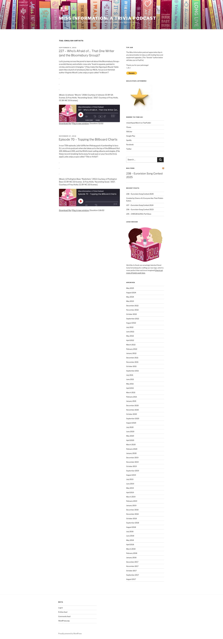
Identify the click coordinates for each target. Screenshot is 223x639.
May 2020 (130, 436)
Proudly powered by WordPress (70, 633)
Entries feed (62, 612)
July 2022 (129, 327)
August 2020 (131, 423)
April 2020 (130, 440)
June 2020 (130, 432)
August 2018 (131, 527)
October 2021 (131, 366)
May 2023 (130, 301)
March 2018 (130, 549)
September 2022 (132, 319)
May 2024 (130, 297)
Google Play (130, 136)
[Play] (80, 201)
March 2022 (130, 345)
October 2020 (131, 414)
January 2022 (131, 353)
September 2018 (132, 523)
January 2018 (131, 557)
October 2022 (131, 314)
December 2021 (132, 358)
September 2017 (132, 575)
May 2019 (130, 488)
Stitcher (129, 131)
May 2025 (130, 288)
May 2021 (130, 384)
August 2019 (131, 475)
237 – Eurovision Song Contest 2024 (139, 205)
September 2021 (132, 371)
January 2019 (131, 505)
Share (98, 120)
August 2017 (131, 579)
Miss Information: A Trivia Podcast (107, 18)
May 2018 (130, 540)
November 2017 (132, 566)
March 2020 (131, 445)
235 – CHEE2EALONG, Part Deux (138, 214)
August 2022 (131, 323)
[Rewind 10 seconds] (97, 205)
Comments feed (64, 616)
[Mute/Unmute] (89, 205)
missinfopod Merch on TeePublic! (138, 123)
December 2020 (132, 405)
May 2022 (130, 336)
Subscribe (89, 120)
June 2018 (130, 536)
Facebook (130, 144)
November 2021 (132, 362)
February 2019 (131, 501)
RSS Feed (130, 168)
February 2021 (131, 397)
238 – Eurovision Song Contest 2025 (140, 194)
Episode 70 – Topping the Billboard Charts (88, 139)
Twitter (128, 149)
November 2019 (132, 462)
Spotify (128, 140)
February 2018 (131, 553)
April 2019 (130, 492)
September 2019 (132, 471)
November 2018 (132, 514)
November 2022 (132, 310)
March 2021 (130, 392)
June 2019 (130, 484)
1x (100, 116)
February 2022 (131, 349)
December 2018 (132, 510)
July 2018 (129, 531)
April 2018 (130, 544)
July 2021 (129, 375)
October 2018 (131, 518)
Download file (65, 123)
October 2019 (131, 466)
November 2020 (132, 410)
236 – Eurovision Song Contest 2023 (140, 209)
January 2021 (131, 401)
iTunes (128, 127)
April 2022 (130, 340)
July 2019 (129, 479)
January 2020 (131, 453)
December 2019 (132, 458)
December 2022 (132, 306)
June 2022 (130, 332)
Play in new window (80, 123)
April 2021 (130, 388)
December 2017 (132, 562)
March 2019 (130, 497)
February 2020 (131, 449)
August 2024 (131, 293)
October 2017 (131, 571)
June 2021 (130, 379)
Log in (60, 608)
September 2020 (132, 418)
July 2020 (130, 427)
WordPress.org (63, 621)
